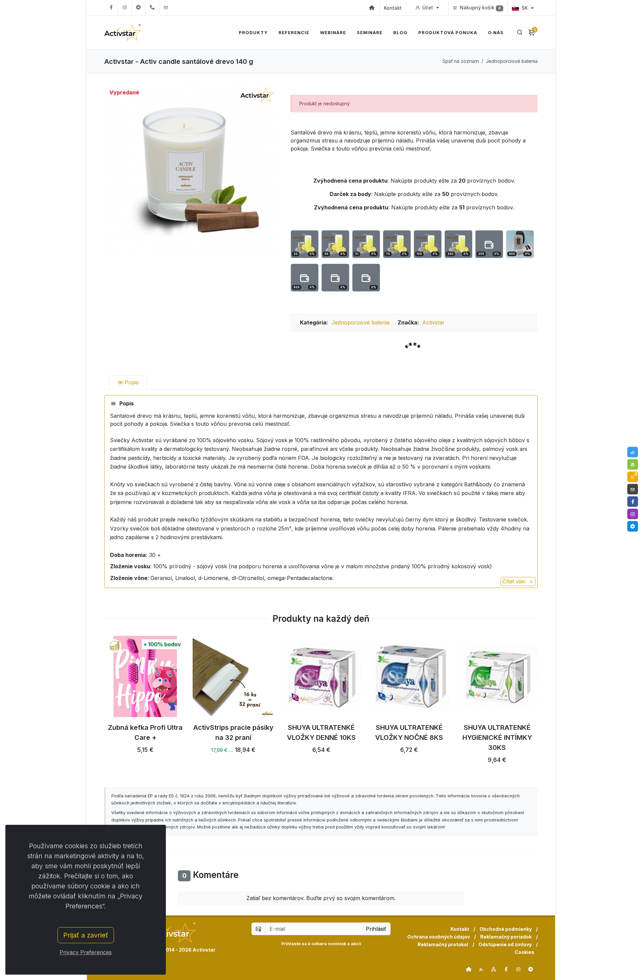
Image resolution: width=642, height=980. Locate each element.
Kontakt (393, 8)
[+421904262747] (152, 7)
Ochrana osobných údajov (438, 937)
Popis (131, 382)
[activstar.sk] (468, 969)
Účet (427, 7)
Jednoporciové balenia (512, 61)
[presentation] (98, 703)
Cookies (524, 952)
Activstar (433, 322)
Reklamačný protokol (443, 944)
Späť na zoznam (460, 61)
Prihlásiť (376, 928)
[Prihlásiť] (632, 464)
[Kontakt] (632, 489)
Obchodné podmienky (505, 929)
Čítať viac (515, 581)
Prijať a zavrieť (85, 935)
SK (524, 8)
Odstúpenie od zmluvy (505, 944)
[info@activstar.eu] (166, 7)
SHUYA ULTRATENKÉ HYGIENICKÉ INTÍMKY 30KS (497, 737)
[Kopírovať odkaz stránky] (632, 452)
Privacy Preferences (86, 952)
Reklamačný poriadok (506, 937)
